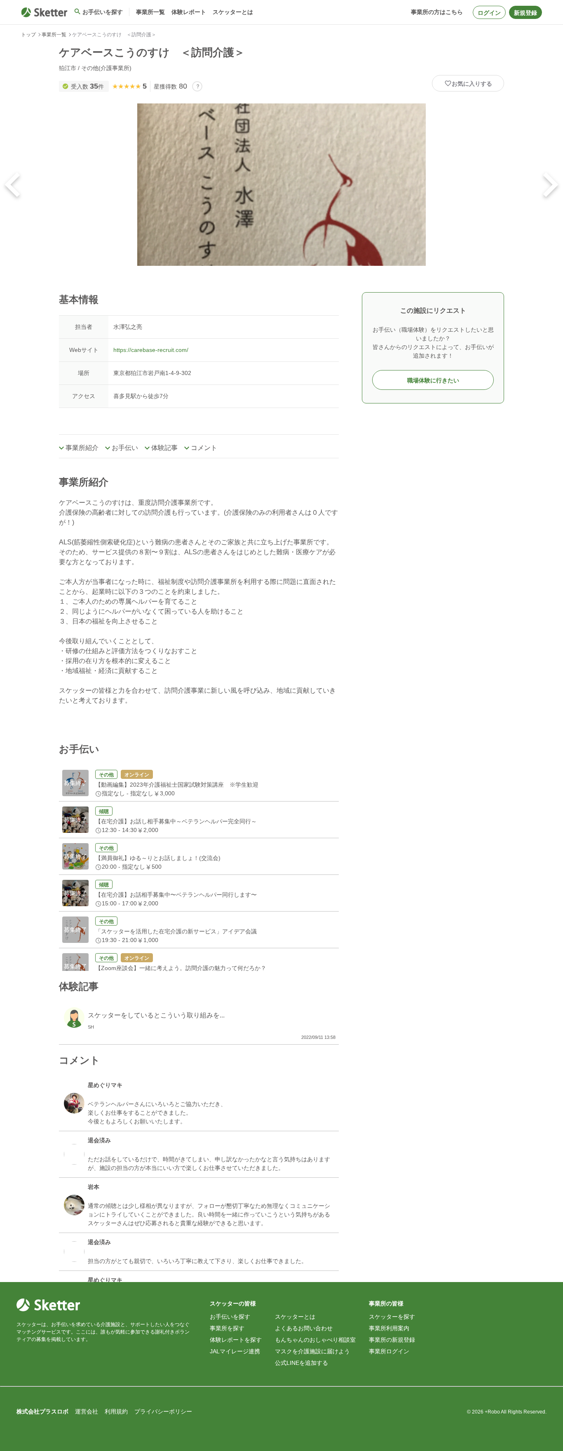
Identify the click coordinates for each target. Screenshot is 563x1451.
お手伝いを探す (230, 1316)
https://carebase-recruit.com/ (150, 350)
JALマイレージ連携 (235, 1351)
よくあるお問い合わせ (304, 1328)
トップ (28, 35)
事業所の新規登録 (392, 1339)
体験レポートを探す (236, 1339)
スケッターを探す (392, 1316)
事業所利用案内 (389, 1328)
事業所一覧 (54, 35)
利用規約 (116, 1411)
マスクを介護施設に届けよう (312, 1351)
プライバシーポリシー (163, 1411)
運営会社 (86, 1411)
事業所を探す (227, 1328)
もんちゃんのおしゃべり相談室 (315, 1339)
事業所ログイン (389, 1351)
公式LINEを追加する (301, 1363)
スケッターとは (295, 1316)
